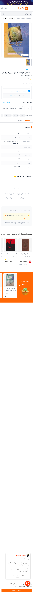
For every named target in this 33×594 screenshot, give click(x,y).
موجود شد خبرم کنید (16, 590)
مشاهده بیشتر (6, 234)
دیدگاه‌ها (20, 120)
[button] (3, 249)
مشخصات (27, 120)
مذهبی (24, 84)
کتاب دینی (23, 115)
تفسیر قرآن (16, 115)
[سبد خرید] (6, 8)
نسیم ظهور (29, 69)
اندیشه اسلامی (8, 115)
